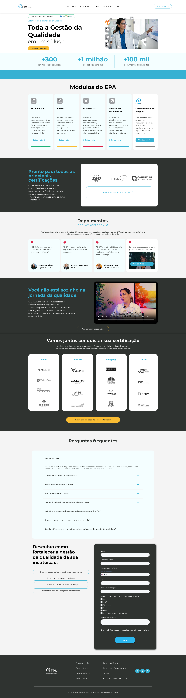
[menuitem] (72, 6)
